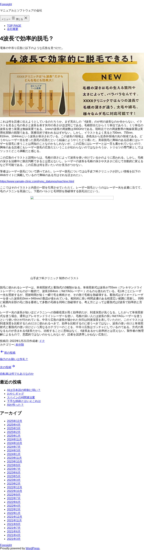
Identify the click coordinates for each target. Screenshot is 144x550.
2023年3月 (14, 479)
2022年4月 (14, 505)
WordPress (33, 548)
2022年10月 (14, 491)
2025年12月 (14, 421)
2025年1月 (14, 435)
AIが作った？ (15, 404)
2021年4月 (14, 535)
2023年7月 (14, 468)
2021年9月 (14, 524)
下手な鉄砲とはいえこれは (24, 401)
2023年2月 (14, 483)
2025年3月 (14, 428)
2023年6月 (14, 472)
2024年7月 (14, 446)
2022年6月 (14, 502)
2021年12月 (14, 516)
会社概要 (12, 29)
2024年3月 (14, 450)
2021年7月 (14, 527)
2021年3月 (14, 538)
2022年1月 (14, 513)
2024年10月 (14, 443)
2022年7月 (14, 498)
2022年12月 (14, 487)
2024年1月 (14, 454)
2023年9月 (14, 465)
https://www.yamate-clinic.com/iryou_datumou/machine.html (37, 181)
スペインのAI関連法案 (21, 397)
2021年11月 (14, 520)
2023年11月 (14, 457)
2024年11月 (14, 439)
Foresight (6, 4)
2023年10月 (14, 461)
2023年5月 (14, 476)
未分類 (19, 344)
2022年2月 (14, 509)
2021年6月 (14, 531)
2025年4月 (14, 424)
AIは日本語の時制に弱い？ (24, 390)
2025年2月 (14, 432)
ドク (42, 340)
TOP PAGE (14, 25)
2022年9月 (14, 494)
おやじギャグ (15, 393)
